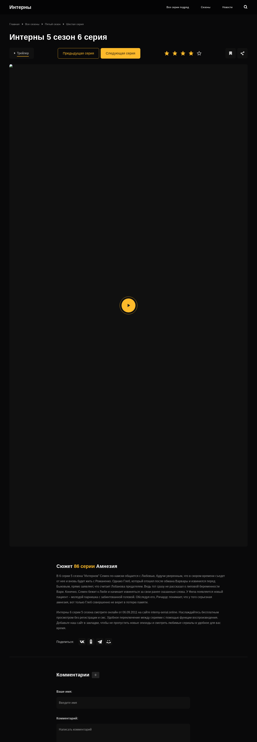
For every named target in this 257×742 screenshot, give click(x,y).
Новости (227, 7)
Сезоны (205, 7)
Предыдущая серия (78, 53)
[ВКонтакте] (82, 641)
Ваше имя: (64, 691)
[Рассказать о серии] (242, 53)
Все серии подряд (178, 7)
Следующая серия (120, 53)
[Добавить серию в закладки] (230, 53)
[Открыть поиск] (246, 7)
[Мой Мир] (108, 641)
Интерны (20, 7)
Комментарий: (67, 718)
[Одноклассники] (90, 641)
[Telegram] (99, 641)
